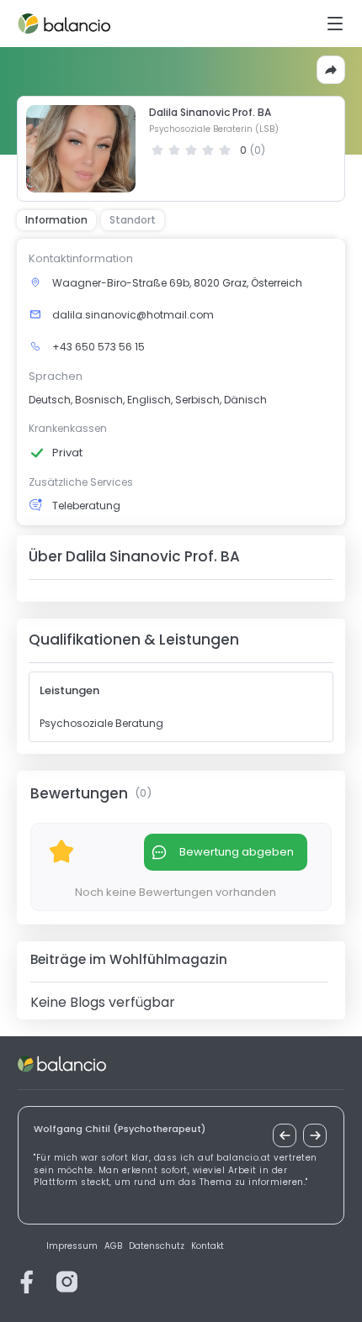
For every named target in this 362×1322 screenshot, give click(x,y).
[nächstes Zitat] (315, 1135)
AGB (113, 1246)
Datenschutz (156, 1246)
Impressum (72, 1246)
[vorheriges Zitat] (284, 1135)
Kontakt (207, 1246)
